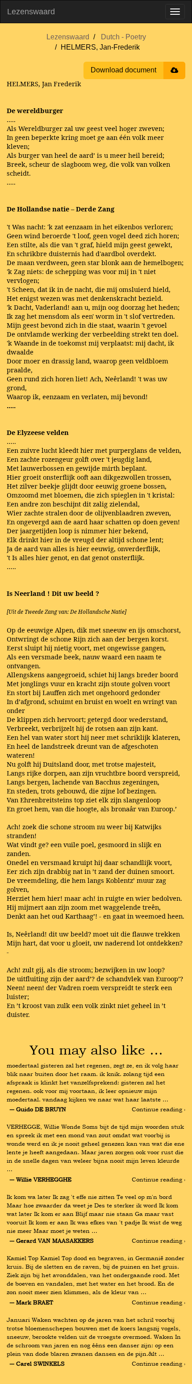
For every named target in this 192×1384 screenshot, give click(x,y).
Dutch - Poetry (123, 37)
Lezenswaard (31, 11)
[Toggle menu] (175, 11)
